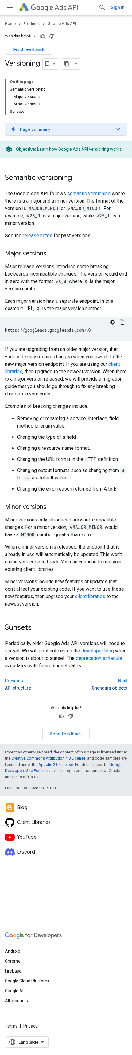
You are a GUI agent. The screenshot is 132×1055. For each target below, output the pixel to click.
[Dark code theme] (112, 322)
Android (12, 951)
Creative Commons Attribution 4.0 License (48, 758)
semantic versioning (89, 193)
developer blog (97, 651)
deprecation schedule (99, 658)
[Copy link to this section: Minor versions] (52, 507)
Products (32, 23)
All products (16, 1000)
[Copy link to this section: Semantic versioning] (78, 178)
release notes (37, 235)
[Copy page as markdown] (66, 64)
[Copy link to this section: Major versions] (52, 254)
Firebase (13, 970)
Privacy (30, 1025)
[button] (66, 129)
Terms (11, 1025)
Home (10, 23)
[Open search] (102, 7)
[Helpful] (42, 36)
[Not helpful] (51, 36)
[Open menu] (10, 7)
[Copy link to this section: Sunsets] (38, 628)
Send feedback (29, 49)
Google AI (14, 990)
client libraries (90, 596)
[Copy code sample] (122, 322)
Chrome (13, 961)
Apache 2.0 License (55, 764)
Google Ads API (62, 23)
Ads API (66, 7)
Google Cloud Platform (27, 980)
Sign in (118, 7)
